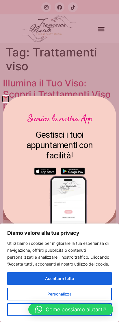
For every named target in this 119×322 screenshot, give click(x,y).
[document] (59, 161)
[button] (70, 309)
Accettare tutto (59, 278)
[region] (59, 272)
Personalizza (59, 293)
